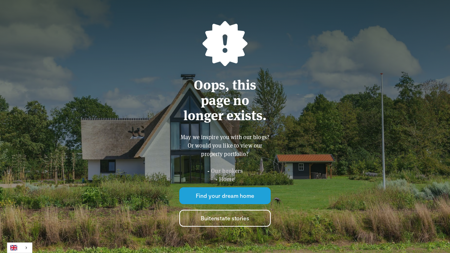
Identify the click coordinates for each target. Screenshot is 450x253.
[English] (19, 247)
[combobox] (19, 247)
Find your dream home (225, 195)
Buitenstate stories (225, 218)
